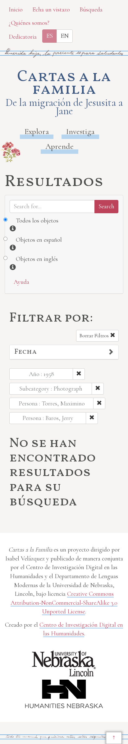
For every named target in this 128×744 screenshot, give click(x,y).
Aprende (59, 146)
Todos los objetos (37, 220)
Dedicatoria (23, 37)
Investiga (80, 131)
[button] (64, 352)
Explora (37, 131)
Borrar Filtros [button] (95, 335)
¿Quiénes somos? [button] (29, 23)
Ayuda (21, 282)
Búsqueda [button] (91, 9)
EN (65, 36)
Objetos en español (39, 240)
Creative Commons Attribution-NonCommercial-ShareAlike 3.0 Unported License (64, 602)
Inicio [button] (16, 9)
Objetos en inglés (37, 259)
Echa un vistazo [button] (51, 9)
